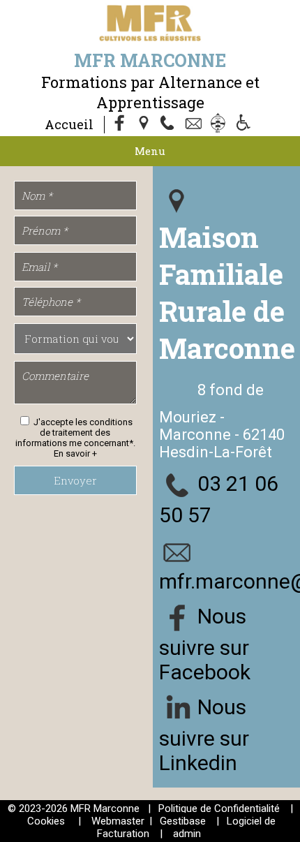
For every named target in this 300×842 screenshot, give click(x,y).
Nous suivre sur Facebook (204, 643)
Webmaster (117, 821)
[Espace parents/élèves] (220, 124)
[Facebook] (120, 124)
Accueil (69, 124)
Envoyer (75, 480)
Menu (150, 151)
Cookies (46, 821)
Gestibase (183, 821)
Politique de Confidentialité (219, 808)
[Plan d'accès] (145, 124)
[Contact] (195, 124)
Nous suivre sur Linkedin (204, 734)
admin (187, 833)
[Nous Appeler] (170, 124)
